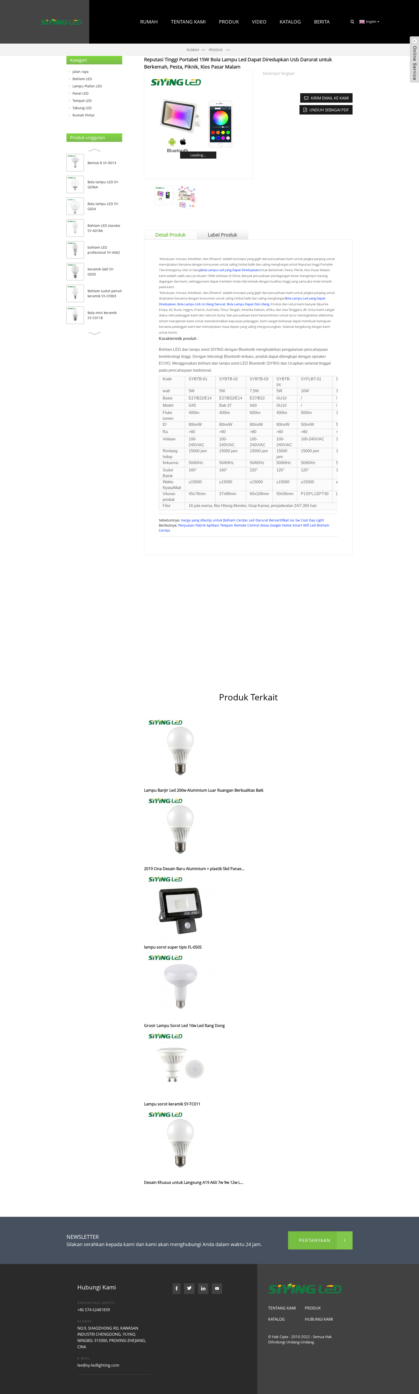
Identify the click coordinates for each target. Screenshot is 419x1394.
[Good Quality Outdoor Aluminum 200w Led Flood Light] (180, 750)
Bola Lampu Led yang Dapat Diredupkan (230, 270)
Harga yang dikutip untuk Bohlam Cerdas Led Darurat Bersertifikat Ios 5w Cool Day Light (252, 520)
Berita (322, 21)
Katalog (290, 21)
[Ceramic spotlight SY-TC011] (180, 1064)
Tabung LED (82, 108)
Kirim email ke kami (330, 98)
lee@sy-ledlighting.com (98, 1365)
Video (259, 21)
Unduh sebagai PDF (329, 110)
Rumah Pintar (84, 115)
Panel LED (81, 93)
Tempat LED (82, 100)
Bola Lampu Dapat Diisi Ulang (248, 304)
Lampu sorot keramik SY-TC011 (172, 1104)
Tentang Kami (188, 21)
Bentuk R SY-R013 (102, 163)
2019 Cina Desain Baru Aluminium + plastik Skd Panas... (194, 868)
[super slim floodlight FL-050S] (180, 907)
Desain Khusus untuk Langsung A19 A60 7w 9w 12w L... (193, 1182)
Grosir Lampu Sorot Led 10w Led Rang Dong (184, 1025)
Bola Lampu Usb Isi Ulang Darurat (201, 304)
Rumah (149, 21)
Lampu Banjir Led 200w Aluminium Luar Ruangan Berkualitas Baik (203, 790)
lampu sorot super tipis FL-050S (173, 947)
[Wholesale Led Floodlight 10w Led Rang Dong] (180, 986)
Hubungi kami (312, 65)
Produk (229, 21)
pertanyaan (315, 1240)
